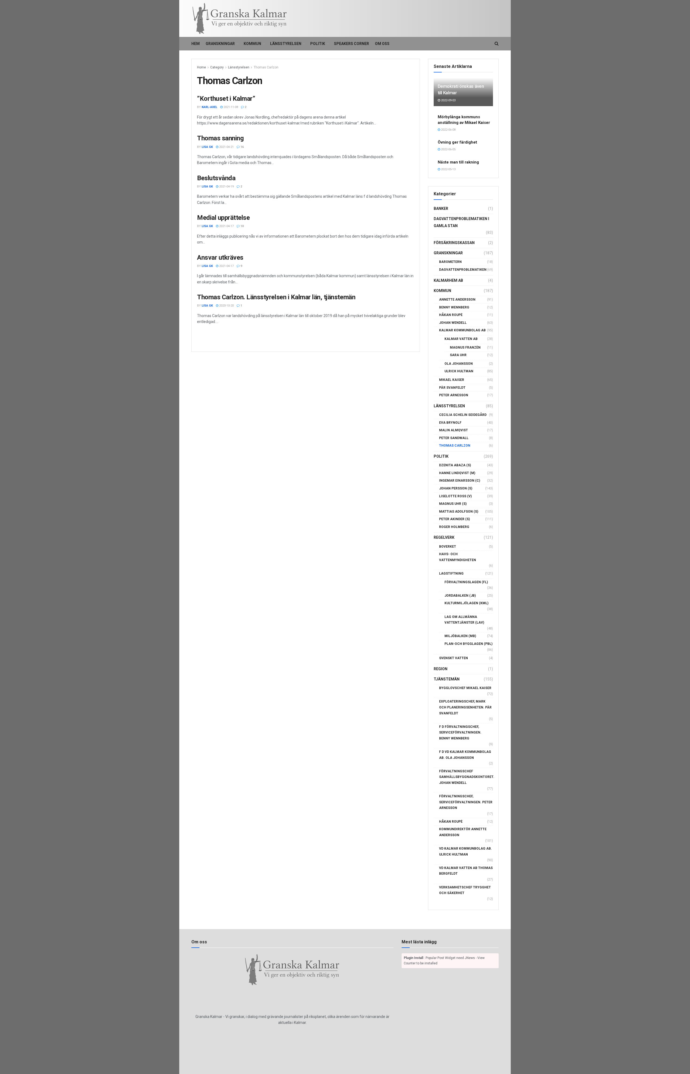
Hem (195, 43)
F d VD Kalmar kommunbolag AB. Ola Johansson (465, 755)
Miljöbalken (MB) (460, 636)
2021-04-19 (226, 186)
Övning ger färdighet (457, 142)
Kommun (252, 43)
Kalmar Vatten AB (461, 339)
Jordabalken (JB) (460, 595)
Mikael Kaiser (451, 380)
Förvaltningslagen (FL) (466, 582)
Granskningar (220, 43)
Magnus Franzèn (465, 347)
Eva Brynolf (450, 423)
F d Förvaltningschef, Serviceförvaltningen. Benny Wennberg (460, 732)
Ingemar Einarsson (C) (459, 480)
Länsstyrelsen (285, 43)
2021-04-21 (226, 147)
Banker (441, 208)
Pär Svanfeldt (452, 388)
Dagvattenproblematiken (463, 270)
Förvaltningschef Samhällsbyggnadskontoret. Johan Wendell (466, 777)
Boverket (447, 546)
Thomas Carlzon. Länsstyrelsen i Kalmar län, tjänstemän (276, 297)
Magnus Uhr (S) (453, 504)
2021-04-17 (226, 226)
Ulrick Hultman (458, 371)
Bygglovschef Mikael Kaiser (465, 688)
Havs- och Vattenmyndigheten (457, 557)
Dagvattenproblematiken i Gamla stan (461, 222)
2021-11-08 (230, 107)
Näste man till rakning (458, 162)
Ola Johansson (458, 364)
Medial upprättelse (223, 217)
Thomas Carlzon (266, 67)
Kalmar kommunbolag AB (462, 330)
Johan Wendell (453, 323)
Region (440, 669)
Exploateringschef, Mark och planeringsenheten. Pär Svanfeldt (465, 707)
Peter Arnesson (453, 395)
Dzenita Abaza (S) (455, 465)
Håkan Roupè (451, 315)
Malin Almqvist (453, 430)
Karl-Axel (209, 107)
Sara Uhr (458, 355)
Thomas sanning (220, 138)
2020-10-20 (226, 305)
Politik (317, 43)
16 (242, 147)
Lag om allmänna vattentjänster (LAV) (464, 620)
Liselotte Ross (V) (455, 496)
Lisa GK (207, 147)
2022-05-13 (448, 169)
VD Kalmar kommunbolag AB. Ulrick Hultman (465, 851)
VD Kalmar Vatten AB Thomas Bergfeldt (466, 871)
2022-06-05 (448, 149)
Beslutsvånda (216, 178)
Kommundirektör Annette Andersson (463, 832)
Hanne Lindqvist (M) (457, 473)
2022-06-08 (448, 129)
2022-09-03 (448, 100)
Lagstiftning (451, 573)
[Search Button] (497, 43)
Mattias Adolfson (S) (458, 511)
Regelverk (444, 537)
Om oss (382, 43)
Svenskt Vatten (453, 658)
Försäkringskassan (454, 243)
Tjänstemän (447, 679)
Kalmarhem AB (448, 280)
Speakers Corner (351, 43)
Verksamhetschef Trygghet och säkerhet (465, 890)
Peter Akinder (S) (454, 519)
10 (242, 226)
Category (217, 67)
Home (201, 67)
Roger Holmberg (454, 527)
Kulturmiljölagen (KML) (466, 603)
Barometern (450, 262)
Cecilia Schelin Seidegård (463, 415)
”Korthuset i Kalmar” (226, 98)
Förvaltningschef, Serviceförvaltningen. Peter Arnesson (465, 802)
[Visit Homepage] (239, 18)
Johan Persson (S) (455, 488)
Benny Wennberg (454, 307)
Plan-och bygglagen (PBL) (468, 644)
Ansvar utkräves (220, 257)
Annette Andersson (457, 299)
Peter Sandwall (453, 438)
